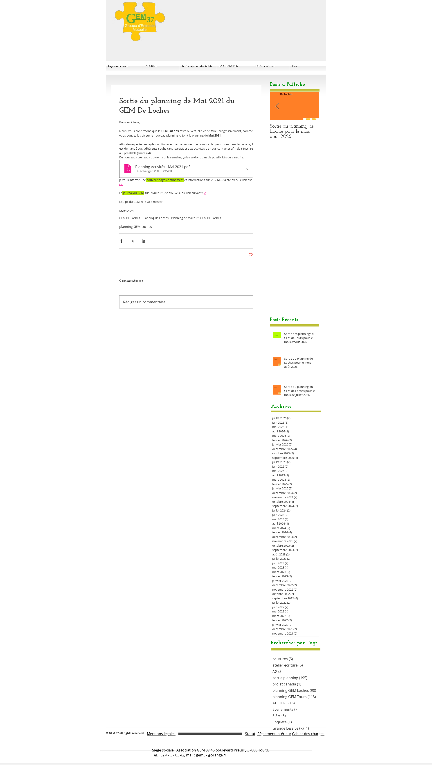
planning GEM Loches (135, 226)
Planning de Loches (156, 218)
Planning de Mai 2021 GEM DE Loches (196, 218)
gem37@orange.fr (211, 755)
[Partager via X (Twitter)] (132, 241)
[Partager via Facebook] (121, 241)
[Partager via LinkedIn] (143, 241)
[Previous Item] (277, 106)
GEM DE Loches (129, 218)
